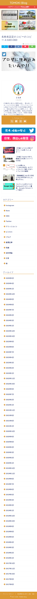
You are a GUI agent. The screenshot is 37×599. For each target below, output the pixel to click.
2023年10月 (10, 336)
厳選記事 (9, 242)
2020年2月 (10, 458)
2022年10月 (10, 384)
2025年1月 (10, 289)
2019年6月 (10, 489)
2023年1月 (10, 373)
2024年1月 (10, 326)
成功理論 (9, 253)
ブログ (8, 237)
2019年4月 (10, 500)
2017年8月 (10, 584)
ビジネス (9, 232)
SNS (7, 216)
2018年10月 (10, 521)
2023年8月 (10, 347)
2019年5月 (10, 494)
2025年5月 (10, 278)
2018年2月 (10, 553)
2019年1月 (10, 510)
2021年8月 (10, 421)
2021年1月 (10, 426)
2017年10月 (10, 574)
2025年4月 (10, 283)
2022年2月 (10, 400)
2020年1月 (10, 463)
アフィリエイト (11, 226)
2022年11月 (10, 378)
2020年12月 (10, 431)
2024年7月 (10, 310)
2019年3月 (10, 505)
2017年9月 (10, 579)
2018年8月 (10, 531)
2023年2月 (10, 368)
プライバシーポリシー (8, 594)
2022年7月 (10, 394)
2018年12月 (10, 516)
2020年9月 (10, 436)
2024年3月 (10, 320)
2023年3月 (10, 362)
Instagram (10, 205)
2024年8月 (10, 304)
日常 (7, 258)
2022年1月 (10, 405)
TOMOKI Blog (18, 2)
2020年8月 (10, 442)
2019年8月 (10, 479)
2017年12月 (10, 563)
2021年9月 (10, 415)
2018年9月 (10, 526)
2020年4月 (10, 447)
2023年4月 (10, 357)
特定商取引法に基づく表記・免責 (25, 594)
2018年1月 (10, 558)
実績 (7, 248)
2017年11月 (10, 568)
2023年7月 (10, 352)
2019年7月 (10, 484)
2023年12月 (10, 331)
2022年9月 (10, 389)
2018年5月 (10, 537)
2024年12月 (10, 294)
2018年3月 (10, 547)
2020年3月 (10, 452)
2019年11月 (10, 473)
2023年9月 (10, 341)
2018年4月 (10, 542)
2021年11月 (10, 410)
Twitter (9, 221)
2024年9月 (10, 299)
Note (8, 211)
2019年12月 (10, 468)
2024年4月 (10, 315)
